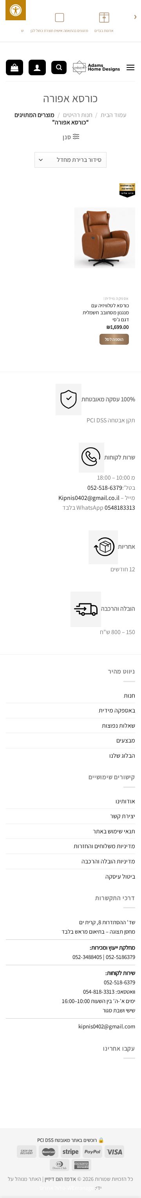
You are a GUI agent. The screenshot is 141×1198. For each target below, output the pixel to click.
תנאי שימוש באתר (114, 831)
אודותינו (125, 801)
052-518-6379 (104, 488)
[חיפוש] (59, 67)
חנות (129, 695)
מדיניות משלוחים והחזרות (104, 846)
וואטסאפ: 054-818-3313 (109, 991)
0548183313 (120, 507)
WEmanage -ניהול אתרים (67, 1187)
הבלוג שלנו (122, 755)
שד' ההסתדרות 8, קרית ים (107, 922)
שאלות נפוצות (118, 725)
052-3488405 (87, 957)
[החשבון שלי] (37, 67)
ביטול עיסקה (120, 876)
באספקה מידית (117, 710)
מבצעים (125, 740)
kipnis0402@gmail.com (106, 1026)
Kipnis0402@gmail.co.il (88, 498)
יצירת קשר (122, 816)
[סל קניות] (14, 67)
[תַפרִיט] (130, 67)
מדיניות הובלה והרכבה (108, 861)
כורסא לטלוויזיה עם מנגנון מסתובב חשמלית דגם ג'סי (106, 312)
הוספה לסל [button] (114, 339)
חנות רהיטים (77, 115)
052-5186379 (120, 957)
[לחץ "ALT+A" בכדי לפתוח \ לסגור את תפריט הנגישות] (15, 10)
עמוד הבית (114, 115)
